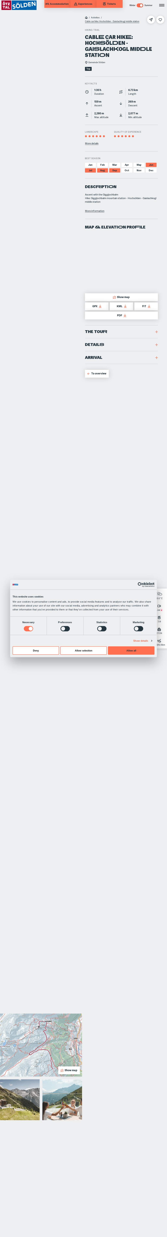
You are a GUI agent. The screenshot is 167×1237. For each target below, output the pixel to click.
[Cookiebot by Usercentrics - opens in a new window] (140, 584)
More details (92, 143)
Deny (36, 650)
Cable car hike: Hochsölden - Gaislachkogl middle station (112, 21)
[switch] (65, 628)
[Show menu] (162, 5)
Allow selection (83, 650)
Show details (140, 640)
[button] (121, 331)
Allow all (131, 650)
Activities (95, 17)
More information (94, 211)
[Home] (86, 18)
